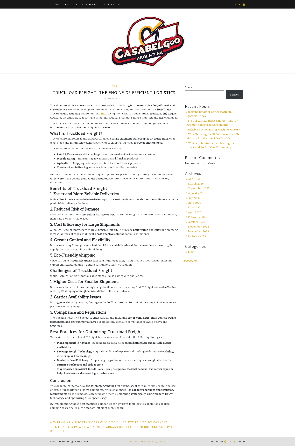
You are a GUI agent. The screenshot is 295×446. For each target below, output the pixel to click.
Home (56, 4)
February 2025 (197, 217)
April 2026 (194, 178)
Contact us (89, 4)
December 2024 (198, 226)
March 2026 (196, 183)
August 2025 (196, 193)
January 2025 (196, 221)
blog (114, 86)
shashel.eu (190, 260)
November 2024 (198, 231)
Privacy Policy (112, 4)
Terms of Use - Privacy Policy (147, 441)
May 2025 (194, 207)
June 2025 (194, 202)
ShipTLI (105, 113)
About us (71, 4)
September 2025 (198, 188)
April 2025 (194, 212)
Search (189, 87)
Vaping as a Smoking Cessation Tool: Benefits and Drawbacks (110, 422)
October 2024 (197, 236)
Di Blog (230, 441)
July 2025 (194, 198)
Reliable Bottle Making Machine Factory (214, 129)
